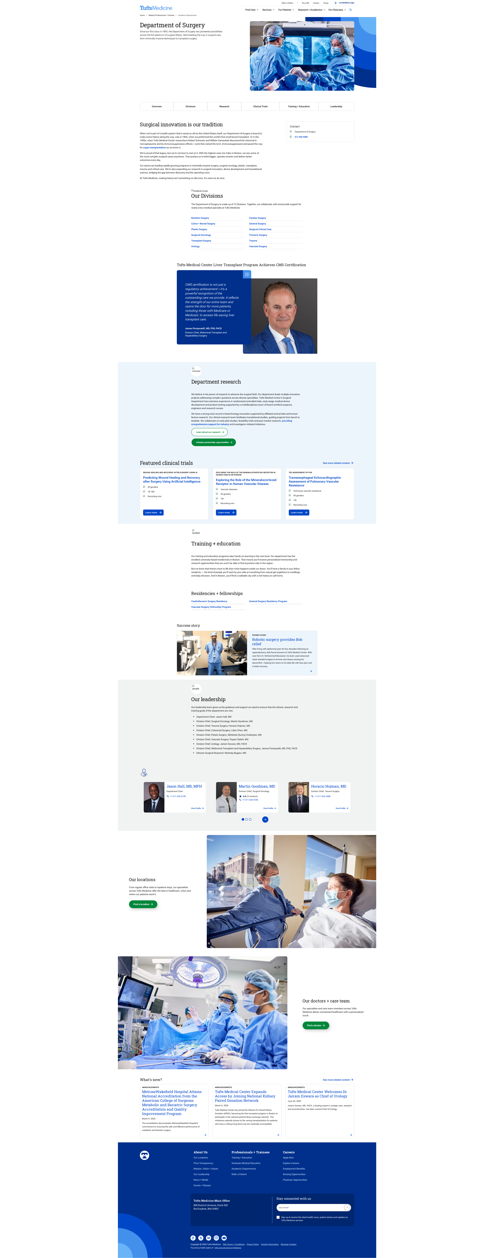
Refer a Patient (287, 3)
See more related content (336, 463)
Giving (325, 3)
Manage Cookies (288, 1244)
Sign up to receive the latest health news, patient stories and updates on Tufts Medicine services (314, 1219)
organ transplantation (154, 147)
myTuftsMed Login (346, 3)
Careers (316, 3)
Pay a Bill (305, 3)
